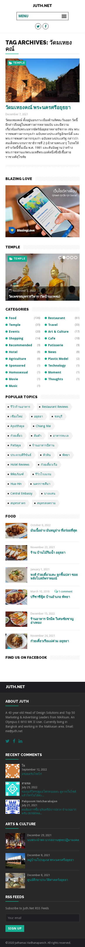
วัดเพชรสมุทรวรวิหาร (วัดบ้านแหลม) (34, 297)
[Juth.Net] (42, 5)
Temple (19, 62)
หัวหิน (47, 455)
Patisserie (55, 345)
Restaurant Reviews (55, 406)
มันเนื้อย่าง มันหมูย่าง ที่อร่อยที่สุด (54, 530)
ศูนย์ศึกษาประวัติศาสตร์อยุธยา (47, 880)
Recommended (20, 345)
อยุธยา (38, 416)
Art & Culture (58, 331)
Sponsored (17, 365)
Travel (53, 325)
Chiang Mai (43, 426)
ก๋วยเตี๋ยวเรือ (49, 464)
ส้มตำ (37, 435)
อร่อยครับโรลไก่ (32, 774)
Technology (57, 365)
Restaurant (56, 318)
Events (14, 331)
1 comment (65, 591)
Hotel (13, 352)
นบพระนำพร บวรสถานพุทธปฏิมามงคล (53, 840)
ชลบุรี (58, 416)
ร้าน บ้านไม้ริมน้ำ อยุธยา (48, 553)
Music (13, 386)
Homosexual (18, 372)
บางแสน (49, 493)
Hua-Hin (16, 484)
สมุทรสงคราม (46, 503)
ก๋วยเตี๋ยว (16, 435)
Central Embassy (21, 493)
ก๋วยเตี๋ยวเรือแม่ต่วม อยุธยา (50, 641)
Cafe (51, 338)
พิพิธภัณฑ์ (17, 474)
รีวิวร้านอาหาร (20, 406)
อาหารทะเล (61, 435)
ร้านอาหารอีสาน (43, 445)
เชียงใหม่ (16, 416)
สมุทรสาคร (18, 503)
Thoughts (55, 379)
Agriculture (17, 358)
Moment (54, 372)
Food (12, 318)
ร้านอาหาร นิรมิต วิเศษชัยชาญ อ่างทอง (52, 621)
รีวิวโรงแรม (43, 474)
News (52, 352)
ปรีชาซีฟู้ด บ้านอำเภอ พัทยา (50, 597)
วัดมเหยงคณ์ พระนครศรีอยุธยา (38, 107)
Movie (13, 379)
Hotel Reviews (19, 464)
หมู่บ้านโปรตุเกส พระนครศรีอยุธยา (50, 860)
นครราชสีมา (41, 484)
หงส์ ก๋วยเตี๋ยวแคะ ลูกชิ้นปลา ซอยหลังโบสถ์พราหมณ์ (54, 576)
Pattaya (15, 445)
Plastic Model (58, 358)
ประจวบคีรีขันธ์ (20, 455)
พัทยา (66, 455)
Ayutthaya (17, 426)
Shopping (16, 338)
